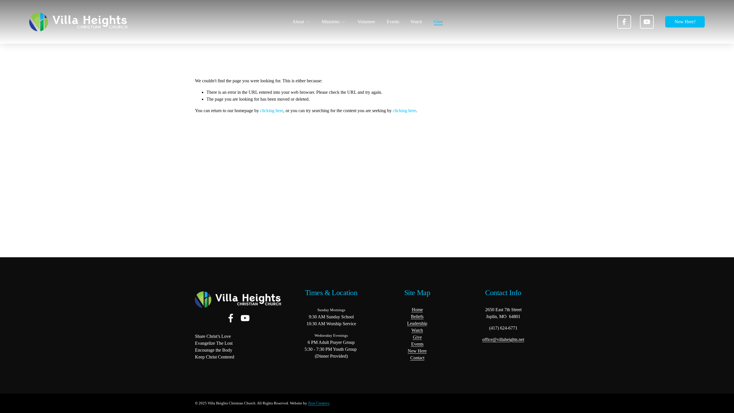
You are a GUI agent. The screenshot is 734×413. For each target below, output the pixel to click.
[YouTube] (647, 22)
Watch (416, 21)
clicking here (271, 110)
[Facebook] (624, 22)
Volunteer (366, 21)
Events (393, 21)
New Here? (685, 21)
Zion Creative (318, 403)
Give (438, 21)
